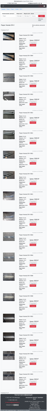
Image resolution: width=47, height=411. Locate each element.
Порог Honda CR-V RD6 (26, 275)
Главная (3, 9)
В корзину (32, 45)
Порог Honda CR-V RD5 (26, 354)
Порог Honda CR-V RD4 (26, 76)
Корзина (41, 6)
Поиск (8, 9)
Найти (41, 16)
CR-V (21, 9)
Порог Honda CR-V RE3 (26, 112)
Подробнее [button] (33, 42)
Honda (16, 9)
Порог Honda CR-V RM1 (26, 35)
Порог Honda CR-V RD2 (26, 94)
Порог (12, 9)
